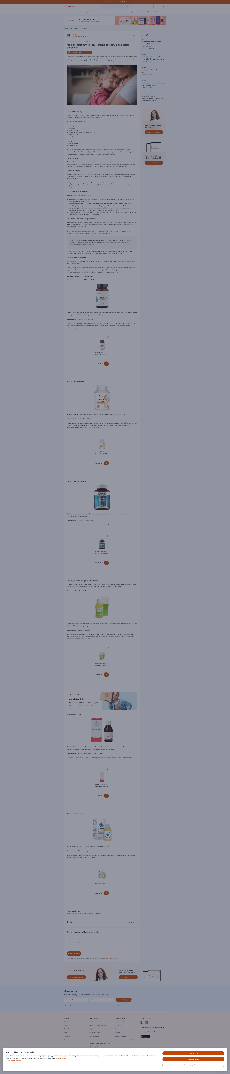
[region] (115, 1059)
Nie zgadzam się (193, 1059)
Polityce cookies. (62, 1058)
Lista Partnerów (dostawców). (14, 1060)
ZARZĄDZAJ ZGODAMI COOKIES (193, 1065)
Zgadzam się (193, 1053)
